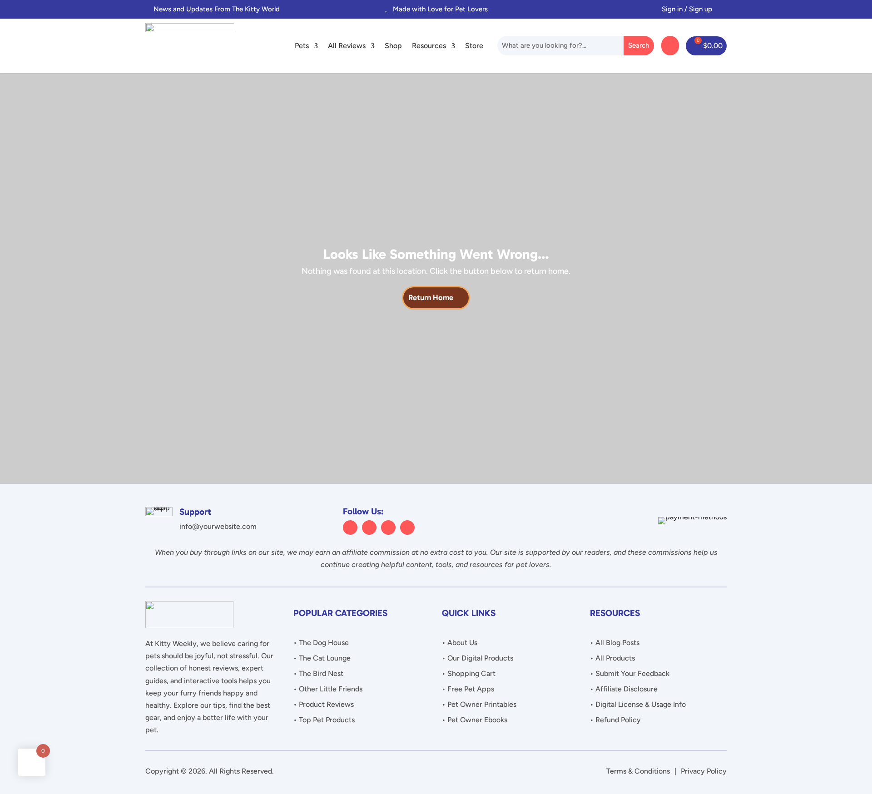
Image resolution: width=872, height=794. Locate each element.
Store (474, 45)
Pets (302, 45)
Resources (429, 45)
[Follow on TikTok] (407, 527)
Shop (393, 45)
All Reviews (347, 45)
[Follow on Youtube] (388, 527)
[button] (321, 9)
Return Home (430, 297)
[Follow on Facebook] (350, 527)
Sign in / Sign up (687, 9)
